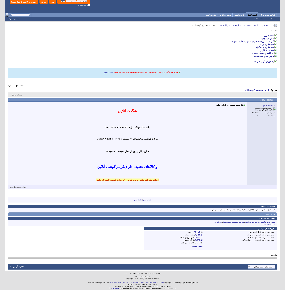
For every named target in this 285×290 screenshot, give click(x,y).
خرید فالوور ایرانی (266, 44)
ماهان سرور (269, 35)
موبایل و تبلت (224, 25)
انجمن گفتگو (252, 15)
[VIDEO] (198, 240)
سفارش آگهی (211, 15)
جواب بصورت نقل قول (18, 187)
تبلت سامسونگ (264, 222)
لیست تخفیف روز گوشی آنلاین (256, 90)
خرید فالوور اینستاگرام (265, 47)
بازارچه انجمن (239, 15)
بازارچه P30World (251, 25)
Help (52, 2)
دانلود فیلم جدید (267, 38)
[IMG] (197, 237)
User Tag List (270, 214)
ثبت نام (43, 2)
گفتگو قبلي (147, 200)
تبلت (273, 222)
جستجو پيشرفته (13, 19)
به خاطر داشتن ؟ (83, 5)
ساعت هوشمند (251, 222)
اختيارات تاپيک (17, 95)
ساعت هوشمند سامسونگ (233, 222)
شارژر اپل (218, 222)
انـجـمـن (265, 25)
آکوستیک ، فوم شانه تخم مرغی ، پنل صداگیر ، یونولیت (252, 41)
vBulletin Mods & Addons (155, 282)
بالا (11, 266)
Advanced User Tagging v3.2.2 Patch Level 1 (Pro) (126, 282)
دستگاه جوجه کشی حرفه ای (262, 53)
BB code (197, 232)
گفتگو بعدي (138, 200)
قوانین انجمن (108, 72)
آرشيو (15, 266)
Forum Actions (271, 19)
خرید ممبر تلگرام (267, 50)
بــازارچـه (237, 25)
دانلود (21, 266)
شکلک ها (198, 235)
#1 (10, 100)
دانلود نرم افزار (225, 15)
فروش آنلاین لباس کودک (264, 56)
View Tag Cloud (268, 224)
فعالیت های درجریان (267, 15)
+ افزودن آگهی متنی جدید (263, 61)
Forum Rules (197, 247)
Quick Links (258, 19)
